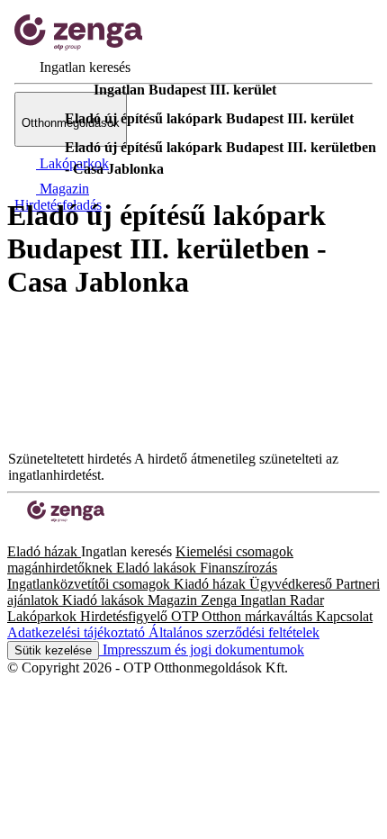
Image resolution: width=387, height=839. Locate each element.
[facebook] (14, 535)
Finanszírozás (238, 567)
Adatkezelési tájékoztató (77, 632)
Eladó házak (44, 551)
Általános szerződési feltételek (234, 632)
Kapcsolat (344, 616)
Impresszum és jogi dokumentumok (201, 649)
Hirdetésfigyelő (125, 616)
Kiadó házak (211, 583)
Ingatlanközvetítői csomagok (90, 583)
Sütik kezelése (53, 650)
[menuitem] (72, 67)
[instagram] (29, 535)
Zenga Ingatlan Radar (262, 600)
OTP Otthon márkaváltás (243, 616)
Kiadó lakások (105, 600)
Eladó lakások (158, 567)
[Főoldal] (54, 90)
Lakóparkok (43, 616)
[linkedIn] (43, 535)
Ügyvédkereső (292, 583)
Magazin (174, 600)
